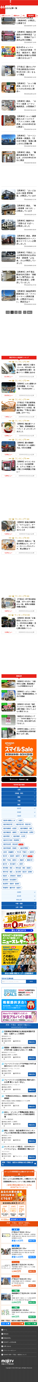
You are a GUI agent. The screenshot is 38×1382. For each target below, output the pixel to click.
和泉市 (5, 876)
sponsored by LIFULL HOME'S (19, 1225)
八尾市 (21, 864)
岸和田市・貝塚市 (15, 876)
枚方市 (5, 864)
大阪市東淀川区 (7, 824)
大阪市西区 (6, 836)
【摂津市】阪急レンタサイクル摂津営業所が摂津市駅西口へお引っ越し (26, 731)
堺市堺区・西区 (7, 868)
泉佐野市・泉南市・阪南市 (11, 884)
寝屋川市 (30, 860)
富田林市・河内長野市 (10, 880)
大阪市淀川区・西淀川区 (23, 824)
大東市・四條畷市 (8, 852)
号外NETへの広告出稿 (9, 1342)
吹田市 (32, 852)
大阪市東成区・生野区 (26, 832)
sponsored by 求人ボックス (19, 1027)
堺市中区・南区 (7, 872)
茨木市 (5, 856)
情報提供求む (7, 1338)
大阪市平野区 (24, 848)
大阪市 (20, 820)
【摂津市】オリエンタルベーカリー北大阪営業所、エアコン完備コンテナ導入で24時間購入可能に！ (26, 467)
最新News (17, 15)
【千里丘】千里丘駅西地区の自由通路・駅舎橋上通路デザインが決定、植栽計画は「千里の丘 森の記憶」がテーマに (26, 408)
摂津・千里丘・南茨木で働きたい (18, 1025)
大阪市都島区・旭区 (26, 828)
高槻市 (22, 860)
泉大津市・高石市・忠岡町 (24, 872)
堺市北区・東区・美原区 (23, 868)
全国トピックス (6, 15)
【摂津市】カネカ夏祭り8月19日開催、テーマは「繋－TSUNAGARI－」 (26, 386)
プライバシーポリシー (9, 1350)
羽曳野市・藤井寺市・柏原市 (12, 888)
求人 (24, 15)
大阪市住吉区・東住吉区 (13, 844)
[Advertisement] (18, 175)
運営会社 (5, 1334)
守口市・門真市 (22, 852)
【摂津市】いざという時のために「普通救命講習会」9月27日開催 (26, 694)
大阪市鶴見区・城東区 (10, 832)
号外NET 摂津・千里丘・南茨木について (14, 1354)
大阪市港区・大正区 (19, 836)
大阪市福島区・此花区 (10, 828)
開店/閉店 (31, 15)
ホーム (5, 1330)
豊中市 (27, 856)
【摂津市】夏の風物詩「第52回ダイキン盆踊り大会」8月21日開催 (26, 445)
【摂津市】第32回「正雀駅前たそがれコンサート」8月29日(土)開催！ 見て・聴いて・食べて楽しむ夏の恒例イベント (26, 623)
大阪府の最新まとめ (9, 820)
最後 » (29, 312)
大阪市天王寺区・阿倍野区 (11, 840)
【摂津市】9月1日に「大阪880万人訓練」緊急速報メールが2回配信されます (26, 683)
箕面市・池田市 (15, 856)
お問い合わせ (7, 1346)
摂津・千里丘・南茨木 (10, 860)
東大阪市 (13, 864)
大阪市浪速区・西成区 (10, 848)
